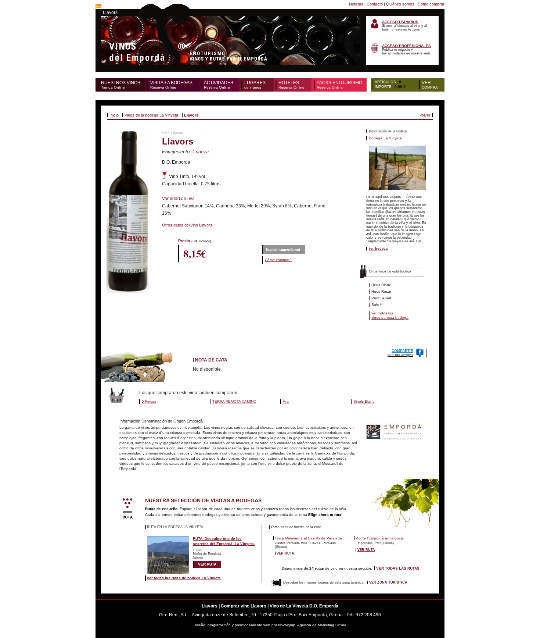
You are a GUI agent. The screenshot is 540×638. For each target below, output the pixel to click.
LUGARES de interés (255, 84)
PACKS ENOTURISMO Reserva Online (339, 84)
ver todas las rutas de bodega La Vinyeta (184, 578)
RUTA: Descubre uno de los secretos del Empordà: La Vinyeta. (224, 541)
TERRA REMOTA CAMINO (234, 401)
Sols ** (377, 305)
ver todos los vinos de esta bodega (389, 315)
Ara (286, 401)
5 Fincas (149, 401)
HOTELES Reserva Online (291, 84)
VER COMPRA (430, 84)
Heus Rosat (381, 291)
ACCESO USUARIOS (400, 22)
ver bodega (378, 248)
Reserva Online (171, 84)
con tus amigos (400, 353)
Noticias (356, 4)
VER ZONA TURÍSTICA (388, 582)
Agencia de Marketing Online (321, 625)
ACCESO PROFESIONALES (406, 46)
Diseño (199, 625)
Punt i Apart (381, 298)
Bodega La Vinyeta (385, 138)
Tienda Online (120, 84)
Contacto (375, 4)
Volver (425, 115)
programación (220, 625)
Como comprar (431, 4)
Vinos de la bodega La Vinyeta (151, 115)
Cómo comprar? (278, 260)
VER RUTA (207, 564)
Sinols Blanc (363, 401)
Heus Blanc (381, 285)
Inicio (114, 115)
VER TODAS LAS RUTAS (398, 568)
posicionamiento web (252, 625)
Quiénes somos (400, 4)
